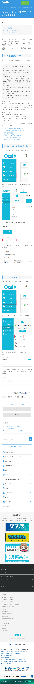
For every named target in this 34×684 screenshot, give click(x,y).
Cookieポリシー (5, 625)
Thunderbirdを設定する (9, 134)
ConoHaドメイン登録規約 (7, 597)
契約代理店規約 (5, 611)
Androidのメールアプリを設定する (12, 140)
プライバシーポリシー (7, 623)
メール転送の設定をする (10, 428)
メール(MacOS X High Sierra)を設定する (13, 130)
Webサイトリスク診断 (15, 653)
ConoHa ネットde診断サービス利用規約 (10, 604)
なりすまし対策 (22, 661)
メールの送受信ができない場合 (12, 426)
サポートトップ (4, 7)
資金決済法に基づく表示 (7, 616)
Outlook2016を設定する (9, 132)
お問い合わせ (5, 621)
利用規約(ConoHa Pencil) (7, 609)
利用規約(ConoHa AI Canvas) (8, 606)
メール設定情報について (10, 28)
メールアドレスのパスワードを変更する (14, 431)
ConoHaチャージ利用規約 (7, 599)
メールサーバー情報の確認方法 (12, 30)
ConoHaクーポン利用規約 (7, 602)
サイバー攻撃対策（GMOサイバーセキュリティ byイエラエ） (13, 659)
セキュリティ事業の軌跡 (6, 663)
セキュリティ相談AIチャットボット (8, 655)
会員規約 (4, 594)
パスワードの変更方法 (9, 32)
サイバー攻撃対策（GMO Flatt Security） (9, 661)
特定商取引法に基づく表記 (7, 614)
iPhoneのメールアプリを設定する (12, 138)
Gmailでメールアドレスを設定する (12, 136)
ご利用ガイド (24, 7)
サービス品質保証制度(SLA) (8, 618)
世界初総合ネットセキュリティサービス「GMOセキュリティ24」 (14, 652)
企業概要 (4, 628)
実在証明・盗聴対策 (5, 657)
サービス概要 (5, 630)
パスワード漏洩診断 (5, 653)
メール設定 (7, 9)
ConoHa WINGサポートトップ (14, 7)
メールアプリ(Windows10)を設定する (13, 128)
